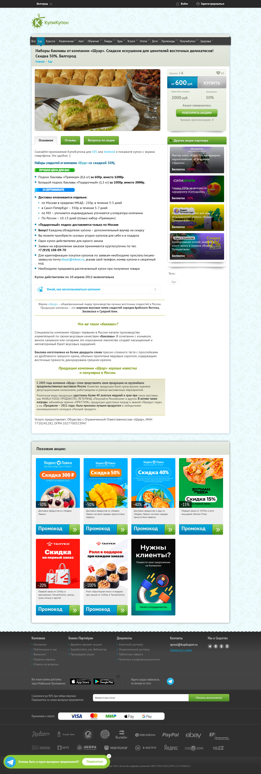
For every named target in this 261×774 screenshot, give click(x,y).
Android (110, 152)
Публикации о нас (45, 649)
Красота (51, 41)
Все (33, 41)
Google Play (104, 681)
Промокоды (169, 41)
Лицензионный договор (134, 649)
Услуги (132, 41)
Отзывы (70, 140)
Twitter (221, 646)
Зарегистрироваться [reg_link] (212, 4)
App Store (80, 681)
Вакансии (40, 654)
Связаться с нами (181, 650)
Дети (155, 41)
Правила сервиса (44, 659)
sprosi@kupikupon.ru (184, 644)
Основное (46, 140)
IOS (95, 152)
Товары (109, 41)
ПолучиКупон (189, 41)
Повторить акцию (197, 113)
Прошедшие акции (82, 654)
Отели (145, 41)
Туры (121, 41)
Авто (82, 41)
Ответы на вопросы (46, 664)
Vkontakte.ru (215, 646)
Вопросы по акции (101, 140)
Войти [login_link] (184, 4)
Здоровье (206, 41)
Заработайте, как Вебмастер (89, 649)
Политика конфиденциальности (139, 659)
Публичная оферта (131, 654)
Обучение (95, 41)
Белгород (42, 4)
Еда (41, 41)
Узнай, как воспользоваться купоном (73, 289)
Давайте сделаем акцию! (86, 644)
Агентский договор (131, 644)
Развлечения (67, 41)
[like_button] (218, 73)
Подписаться (95, 761)
